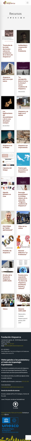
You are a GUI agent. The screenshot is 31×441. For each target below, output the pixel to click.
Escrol (2, 414)
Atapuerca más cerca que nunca (8, 79)
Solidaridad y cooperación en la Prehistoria (22, 48)
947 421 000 (25, 381)
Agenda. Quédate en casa (7, 194)
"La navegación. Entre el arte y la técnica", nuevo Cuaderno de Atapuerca (23, 83)
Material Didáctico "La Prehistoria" (23, 253)
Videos (5, 309)
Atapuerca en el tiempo (7, 146)
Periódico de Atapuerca (7, 252)
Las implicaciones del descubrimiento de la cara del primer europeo (8, 117)
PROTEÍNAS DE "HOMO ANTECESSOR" (8, 228)
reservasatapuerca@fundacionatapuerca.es (12, 387)
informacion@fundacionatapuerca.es (13, 345)
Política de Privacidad (16, 412)
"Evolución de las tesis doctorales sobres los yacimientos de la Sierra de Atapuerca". (8, 51)
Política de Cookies (6, 412)
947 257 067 (10, 344)
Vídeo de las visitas (22, 227)
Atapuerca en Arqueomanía (23, 146)
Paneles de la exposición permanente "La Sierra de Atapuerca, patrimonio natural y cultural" (23, 281)
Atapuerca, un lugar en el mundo (23, 113)
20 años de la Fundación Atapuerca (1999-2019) (7, 278)
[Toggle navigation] (27, 2)
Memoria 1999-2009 (22, 310)
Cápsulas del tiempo (7, 169)
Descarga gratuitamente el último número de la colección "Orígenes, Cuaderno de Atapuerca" (23, 199)
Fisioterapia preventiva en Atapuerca (23, 170)
